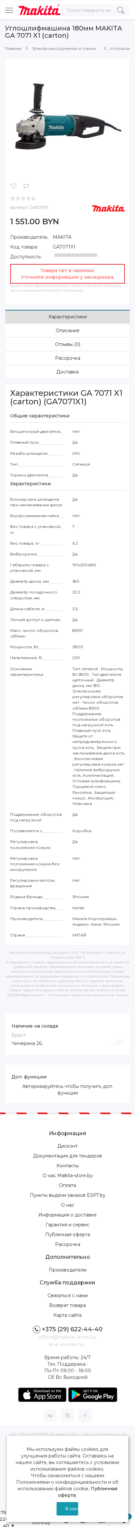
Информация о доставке (67, 1215)
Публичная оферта (67, 1234)
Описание (68, 330)
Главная (13, 48)
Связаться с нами (68, 1295)
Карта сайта (67, 1315)
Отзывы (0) (67, 344)
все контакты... (68, 1344)
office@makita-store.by (67, 1337)
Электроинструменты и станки (64, 48)
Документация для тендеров (67, 1156)
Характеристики (67, 317)
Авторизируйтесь (42, 1086)
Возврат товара (67, 1305)
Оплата (67, 1185)
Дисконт (67, 1146)
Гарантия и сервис (67, 1225)
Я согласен (71, 1508)
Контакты (67, 1166)
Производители (68, 1270)
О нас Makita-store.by (68, 1175)
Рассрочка (67, 358)
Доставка (67, 372)
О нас (67, 1205)
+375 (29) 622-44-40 (72, 1329)
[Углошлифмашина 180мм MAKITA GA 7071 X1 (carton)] (67, 120)
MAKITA (62, 237)
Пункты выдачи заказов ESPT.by (68, 1195)
